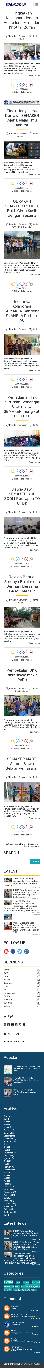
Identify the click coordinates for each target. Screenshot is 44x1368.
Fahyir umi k (16, 1347)
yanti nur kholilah (19, 1314)
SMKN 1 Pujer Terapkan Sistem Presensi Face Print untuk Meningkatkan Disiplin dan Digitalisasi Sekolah (26, 893)
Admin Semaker (18, 1322)
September (9, 1141)
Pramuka (27, 227)
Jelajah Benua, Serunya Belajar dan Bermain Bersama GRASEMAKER (22, 584)
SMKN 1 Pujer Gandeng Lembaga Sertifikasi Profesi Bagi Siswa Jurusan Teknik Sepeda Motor (21, 882)
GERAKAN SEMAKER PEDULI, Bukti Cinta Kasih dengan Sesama (22, 208)
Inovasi (7, 980)
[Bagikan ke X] (18, 85)
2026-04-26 (35, 1318)
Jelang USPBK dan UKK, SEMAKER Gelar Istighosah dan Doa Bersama (26, 1080)
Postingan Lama (31, 846)
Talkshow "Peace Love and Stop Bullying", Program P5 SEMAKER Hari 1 (26, 1068)
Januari (7, 1133)
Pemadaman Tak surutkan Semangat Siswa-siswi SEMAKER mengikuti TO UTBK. (22, 407)
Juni (6, 1122)
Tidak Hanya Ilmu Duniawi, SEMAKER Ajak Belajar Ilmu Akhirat (22, 117)
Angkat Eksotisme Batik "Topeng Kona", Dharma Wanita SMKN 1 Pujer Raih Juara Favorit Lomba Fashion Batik (26, 927)
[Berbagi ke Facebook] (22, 85)
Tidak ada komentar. (23, 92)
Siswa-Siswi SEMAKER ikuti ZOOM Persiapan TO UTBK (22, 496)
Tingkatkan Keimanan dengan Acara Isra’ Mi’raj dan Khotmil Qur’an (22, 20)
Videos (7, 1006)
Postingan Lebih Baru (15, 844)
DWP (14, 227)
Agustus (7, 1116)
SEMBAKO (21, 136)
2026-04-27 (35, 1310)
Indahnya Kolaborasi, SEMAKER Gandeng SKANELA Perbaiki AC (22, 311)
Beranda (34, 844)
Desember (8, 1136)
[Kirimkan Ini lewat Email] (13, 85)
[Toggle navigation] (36, 4)
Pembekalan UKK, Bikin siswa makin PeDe (22, 675)
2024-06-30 (35, 1343)
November (8, 1139)
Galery (7, 976)
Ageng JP (15, 1306)
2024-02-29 (35, 1353)
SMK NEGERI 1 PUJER (30, 1364)
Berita (36, 36)
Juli (5, 1119)
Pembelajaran (21, 691)
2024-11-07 (36, 1326)
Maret (6, 1184)
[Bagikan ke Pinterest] (26, 85)
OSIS (21, 39)
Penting (7, 996)
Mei (5, 1124)
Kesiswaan (8, 983)
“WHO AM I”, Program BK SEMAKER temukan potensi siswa (24, 1092)
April (6, 1127)
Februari (7, 1130)
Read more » (34, 75)
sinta (13, 1331)
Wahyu (14, 1339)
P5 (5, 990)
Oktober (7, 1155)
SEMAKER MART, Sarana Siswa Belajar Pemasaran (22, 764)
